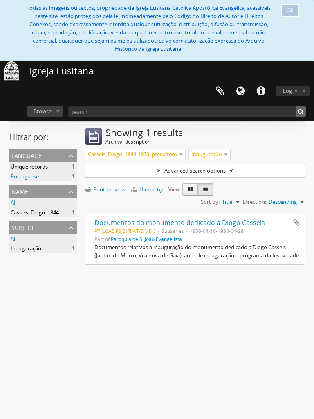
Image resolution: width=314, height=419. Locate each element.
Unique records (29, 166)
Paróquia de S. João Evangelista (146, 239)
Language (240, 91)
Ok (290, 10)
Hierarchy (151, 189)
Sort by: (210, 201)
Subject (22, 226)
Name (19, 190)
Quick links (261, 91)
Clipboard (220, 91)
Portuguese (25, 176)
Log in (290, 91)
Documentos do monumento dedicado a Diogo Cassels (179, 222)
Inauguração (26, 248)
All (13, 202)
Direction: (254, 201)
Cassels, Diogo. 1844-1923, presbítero (55, 212)
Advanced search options (195, 170)
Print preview (109, 189)
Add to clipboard (296, 223)
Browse (43, 111)
